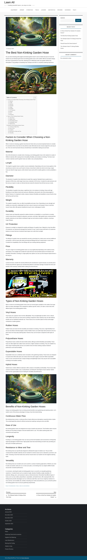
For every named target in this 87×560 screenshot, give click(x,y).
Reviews (60, 9)
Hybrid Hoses (12, 123)
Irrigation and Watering (10, 537)
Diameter (11, 104)
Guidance (68, 9)
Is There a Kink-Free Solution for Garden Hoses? (70, 31)
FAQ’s (74, 9)
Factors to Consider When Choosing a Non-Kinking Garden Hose (21, 99)
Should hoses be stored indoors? (68, 43)
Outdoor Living (8, 546)
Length (11, 102)
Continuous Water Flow (14, 126)
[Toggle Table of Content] (33, 98)
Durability (11, 108)
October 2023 (8, 520)
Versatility (12, 132)
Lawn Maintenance (9, 540)
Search (62, 17)
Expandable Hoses (13, 122)
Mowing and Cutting (10, 543)
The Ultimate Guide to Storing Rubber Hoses (69, 47)
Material (11, 101)
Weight (11, 107)
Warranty (12, 114)
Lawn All (9, 2)
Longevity (11, 129)
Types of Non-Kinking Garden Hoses (15, 116)
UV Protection (12, 110)
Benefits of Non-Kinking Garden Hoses (15, 125)
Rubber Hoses (12, 119)
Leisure (43, 9)
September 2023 (9, 523)
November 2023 (9, 517)
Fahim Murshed (25, 558)
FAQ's (7, 485)
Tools (37, 9)
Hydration (29, 9)
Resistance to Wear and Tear (15, 131)
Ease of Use (12, 128)
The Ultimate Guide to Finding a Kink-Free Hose (70, 39)
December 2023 (9, 514)
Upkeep (22, 9)
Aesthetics (51, 9)
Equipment (14, 9)
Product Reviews (9, 549)
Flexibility (11, 105)
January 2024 (8, 512)
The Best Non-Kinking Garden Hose (69, 35)
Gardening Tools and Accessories (19, 485)
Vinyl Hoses (12, 117)
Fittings (11, 111)
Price (11, 113)
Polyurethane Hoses (14, 120)
